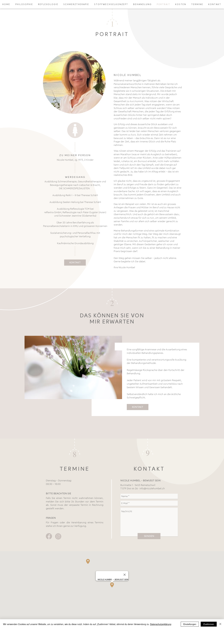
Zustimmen (208, 624)
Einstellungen (189, 624)
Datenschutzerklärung (160, 624)
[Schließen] (220, 624)
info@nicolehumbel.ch (152, 488)
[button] (137, 407)
